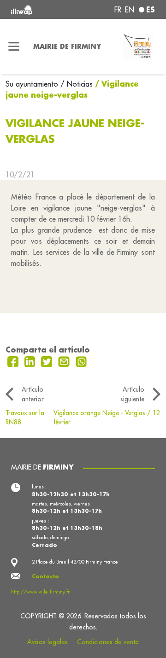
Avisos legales (47, 642)
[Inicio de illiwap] (38, 9)
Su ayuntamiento (33, 83)
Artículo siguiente (132, 394)
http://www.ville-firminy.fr (40, 591)
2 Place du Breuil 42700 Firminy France (75, 561)
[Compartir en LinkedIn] (31, 360)
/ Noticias (76, 83)
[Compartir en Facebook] (14, 360)
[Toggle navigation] (14, 46)
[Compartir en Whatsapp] (81, 360)
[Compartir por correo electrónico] (65, 360)
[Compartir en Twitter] (47, 360)
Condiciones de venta (108, 642)
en (129, 9)
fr (117, 9)
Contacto (45, 576)
